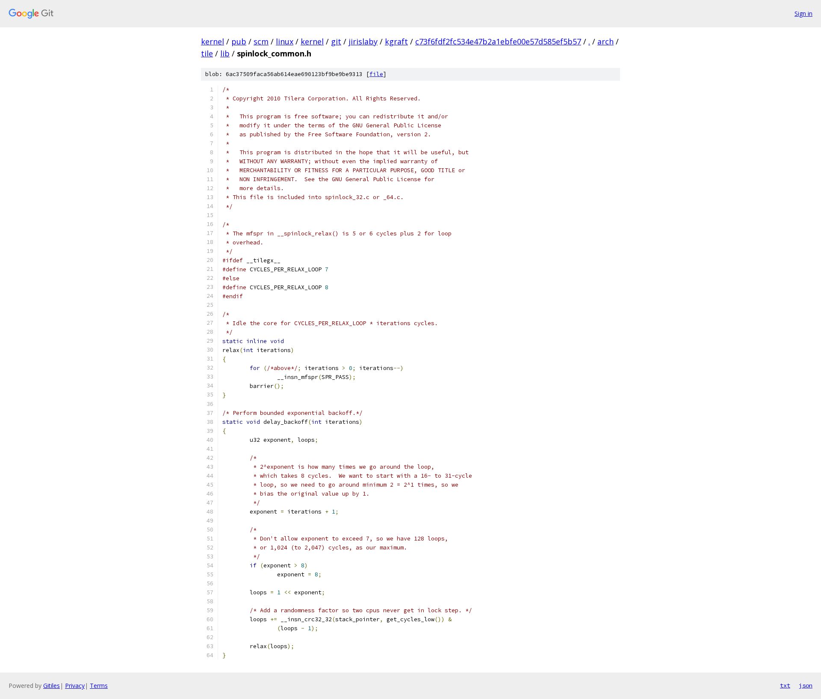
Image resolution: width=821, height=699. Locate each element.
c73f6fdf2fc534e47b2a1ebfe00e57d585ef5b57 (498, 41)
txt (785, 685)
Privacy (75, 685)
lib (225, 53)
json (805, 685)
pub (238, 41)
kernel (212, 41)
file (376, 74)
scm (261, 41)
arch (605, 41)
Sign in (803, 13)
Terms (99, 685)
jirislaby (363, 41)
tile (207, 53)
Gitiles (51, 685)
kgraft (396, 41)
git (336, 41)
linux (284, 41)
